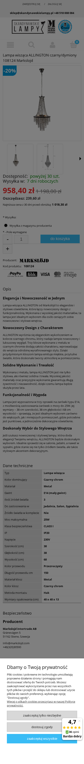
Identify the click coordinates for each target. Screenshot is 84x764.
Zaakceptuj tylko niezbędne (42, 715)
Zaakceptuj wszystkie (42, 738)
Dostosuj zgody (42, 727)
